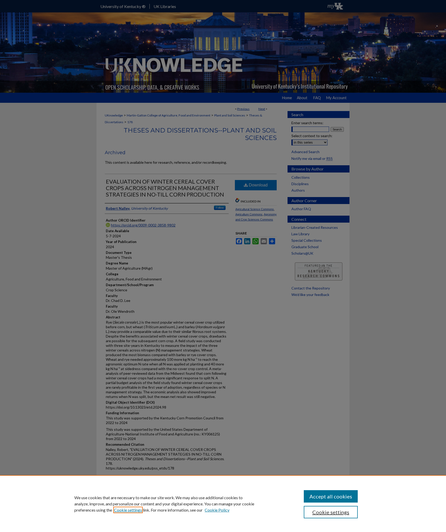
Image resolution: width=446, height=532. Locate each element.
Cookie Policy (217, 509)
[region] (223, 503)
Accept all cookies (330, 496)
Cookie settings (128, 509)
